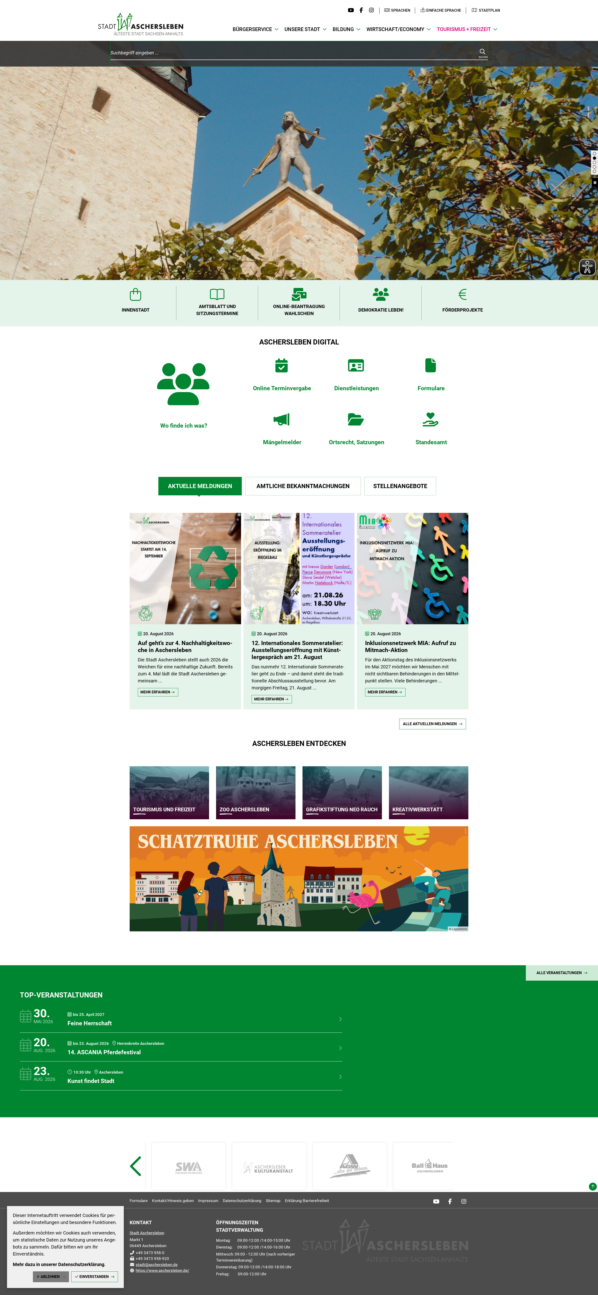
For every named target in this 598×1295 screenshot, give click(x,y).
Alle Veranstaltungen (559, 973)
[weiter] (496, 606)
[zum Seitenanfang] (593, 1187)
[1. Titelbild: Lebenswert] (594, 162)
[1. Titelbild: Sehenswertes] (594, 153)
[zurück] (101, 606)
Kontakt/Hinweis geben (173, 1200)
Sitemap (273, 1200)
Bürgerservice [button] (252, 29)
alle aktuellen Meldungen (430, 724)
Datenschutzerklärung (242, 1200)
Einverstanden (94, 1276)
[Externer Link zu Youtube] (349, 10)
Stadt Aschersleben (147, 1233)
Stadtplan (489, 10)
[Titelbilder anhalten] (595, 182)
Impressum (208, 1200)
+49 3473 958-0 (147, 1252)
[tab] (200, 486)
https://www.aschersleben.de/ (159, 1270)
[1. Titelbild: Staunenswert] (594, 167)
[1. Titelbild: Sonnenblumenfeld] (594, 171)
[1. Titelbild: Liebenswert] (594, 158)
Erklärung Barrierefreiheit (307, 1200)
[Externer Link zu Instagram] (370, 10)
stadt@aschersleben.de (154, 1264)
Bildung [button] (343, 29)
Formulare (139, 1200)
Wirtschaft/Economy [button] (395, 29)
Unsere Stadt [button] (302, 29)
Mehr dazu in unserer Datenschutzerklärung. (59, 1264)
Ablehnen (50, 1276)
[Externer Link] (188, 1166)
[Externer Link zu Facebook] (360, 10)
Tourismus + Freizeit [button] (464, 29)
